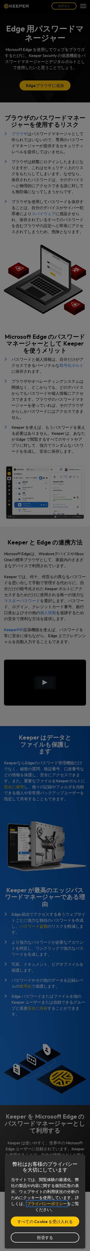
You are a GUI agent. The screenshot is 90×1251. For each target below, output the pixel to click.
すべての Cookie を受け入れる (45, 1221)
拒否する (45, 1237)
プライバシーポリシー (47, 1203)
